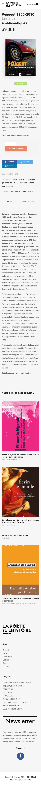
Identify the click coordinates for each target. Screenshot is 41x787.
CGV (28, 777)
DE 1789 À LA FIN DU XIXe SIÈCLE (17, 702)
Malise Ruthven (30, 603)
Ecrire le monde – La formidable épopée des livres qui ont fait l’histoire (20, 521)
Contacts (6, 666)
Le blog (6, 660)
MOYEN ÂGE (8, 696)
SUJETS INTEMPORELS (13, 709)
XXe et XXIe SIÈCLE (11, 706)
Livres (5, 653)
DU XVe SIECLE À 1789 (12, 699)
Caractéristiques (28, 201)
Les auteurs (7, 657)
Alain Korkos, (6, 459)
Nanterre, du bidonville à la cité (15, 535)
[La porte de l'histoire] (14, 4)
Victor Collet (6, 538)
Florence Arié (15, 459)
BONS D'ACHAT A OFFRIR (13, 686)
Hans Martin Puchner (9, 525)
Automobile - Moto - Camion (22, 192)
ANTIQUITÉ (7, 692)
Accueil (6, 650)
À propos (6, 663)
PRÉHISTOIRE (8, 689)
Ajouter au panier (16, 149)
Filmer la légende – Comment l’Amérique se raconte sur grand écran (20, 455)
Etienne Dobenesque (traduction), (13, 603)
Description (10, 201)
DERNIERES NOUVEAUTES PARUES (17, 683)
